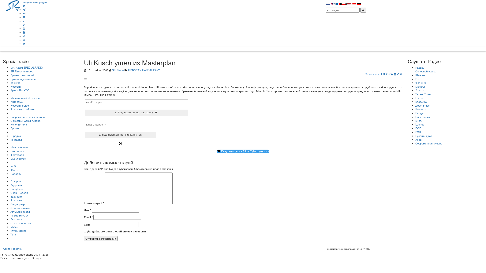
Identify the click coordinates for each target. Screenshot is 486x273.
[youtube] (24, 32)
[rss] (24, 44)
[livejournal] (24, 25)
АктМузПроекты (20, 211)
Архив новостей (12, 248)
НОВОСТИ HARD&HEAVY (144, 70)
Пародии (15, 174)
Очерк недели (19, 193)
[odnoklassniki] (24, 21)
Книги (418, 120)
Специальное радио (34, 2)
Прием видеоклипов (23, 79)
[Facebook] (381, 74)
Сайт (87, 224)
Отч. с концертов (20, 223)
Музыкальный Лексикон (25, 98)
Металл (420, 86)
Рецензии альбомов (22, 109)
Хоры (418, 139)
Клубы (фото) (18, 230)
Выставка (16, 219)
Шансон (420, 75)
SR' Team (118, 70)
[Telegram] (24, 9)
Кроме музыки (19, 215)
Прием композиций (22, 75)
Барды (419, 113)
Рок (417, 79)
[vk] (24, 13)
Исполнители (18, 124)
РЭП (418, 132)
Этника (419, 90)
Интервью (16, 102)
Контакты (16, 139)
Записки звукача (20, 208)
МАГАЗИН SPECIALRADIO (26, 67)
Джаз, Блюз (422, 105)
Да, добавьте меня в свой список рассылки (116, 231)
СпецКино (16, 189)
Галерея (15, 181)
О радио (15, 136)
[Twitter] (24, 6)
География (17, 151)
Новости (15, 86)
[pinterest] (24, 40)
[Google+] (388, 74)
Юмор (14, 170)
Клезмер (420, 109)
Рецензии (16, 200)
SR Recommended (21, 71)
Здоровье (16, 185)
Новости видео (19, 105)
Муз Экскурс (18, 158)
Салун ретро (18, 204)
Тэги (13, 234)
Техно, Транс (423, 94)
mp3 (13, 166)
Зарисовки (16, 196)
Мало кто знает (19, 147)
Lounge (419, 124)
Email (88, 217)
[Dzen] (24, 17)
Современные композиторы (27, 117)
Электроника (423, 117)
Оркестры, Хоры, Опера (25, 120)
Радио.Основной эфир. (425, 69)
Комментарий (94, 203)
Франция (421, 83)
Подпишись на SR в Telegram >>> (244, 151)
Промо (14, 128)
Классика (421, 102)
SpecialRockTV (19, 90)
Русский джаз (423, 136)
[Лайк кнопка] (85, 78)
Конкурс (15, 83)
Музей (14, 227)
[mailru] (24, 28)
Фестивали (17, 155)
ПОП (418, 128)
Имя (87, 210)
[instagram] (24, 36)
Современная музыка (428, 143)
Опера (419, 98)
